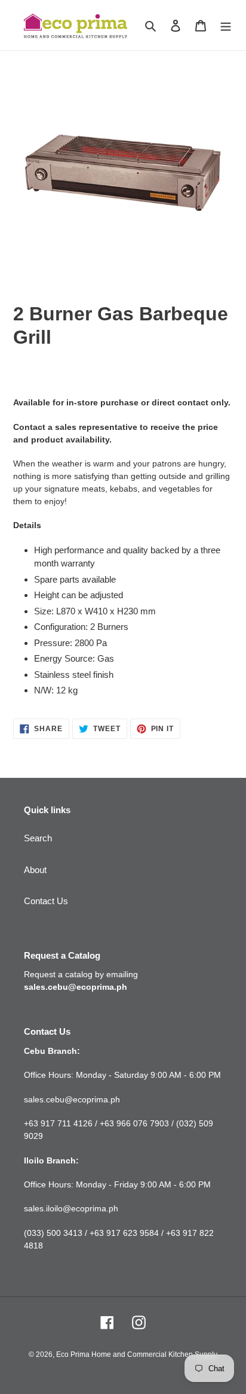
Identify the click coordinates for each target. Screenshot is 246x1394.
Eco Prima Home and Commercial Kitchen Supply (136, 1354)
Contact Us (46, 901)
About (35, 870)
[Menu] (225, 25)
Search (38, 838)
